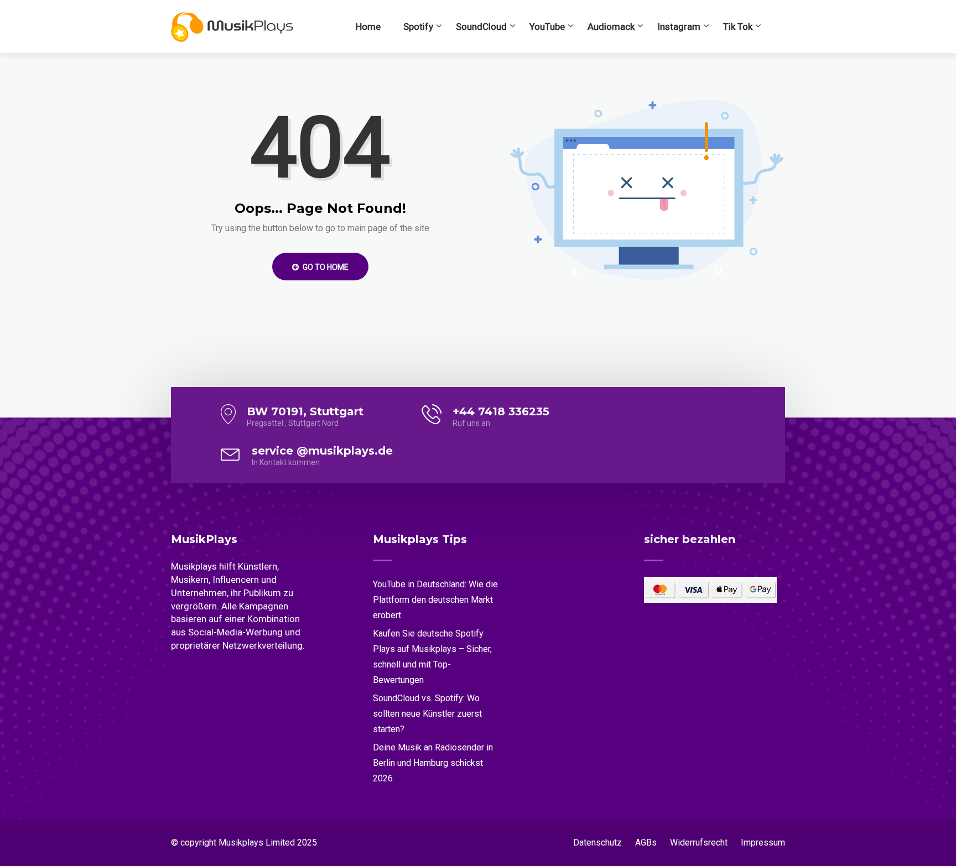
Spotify (418, 26)
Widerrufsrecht (699, 842)
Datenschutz (597, 842)
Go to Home (325, 267)
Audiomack (611, 26)
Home (368, 26)
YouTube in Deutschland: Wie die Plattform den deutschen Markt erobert (435, 599)
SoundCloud (481, 26)
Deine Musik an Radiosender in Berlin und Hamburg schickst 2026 (433, 763)
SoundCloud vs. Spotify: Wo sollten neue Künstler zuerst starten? (427, 713)
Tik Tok (737, 26)
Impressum (763, 842)
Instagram (678, 26)
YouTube (547, 26)
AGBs (646, 842)
